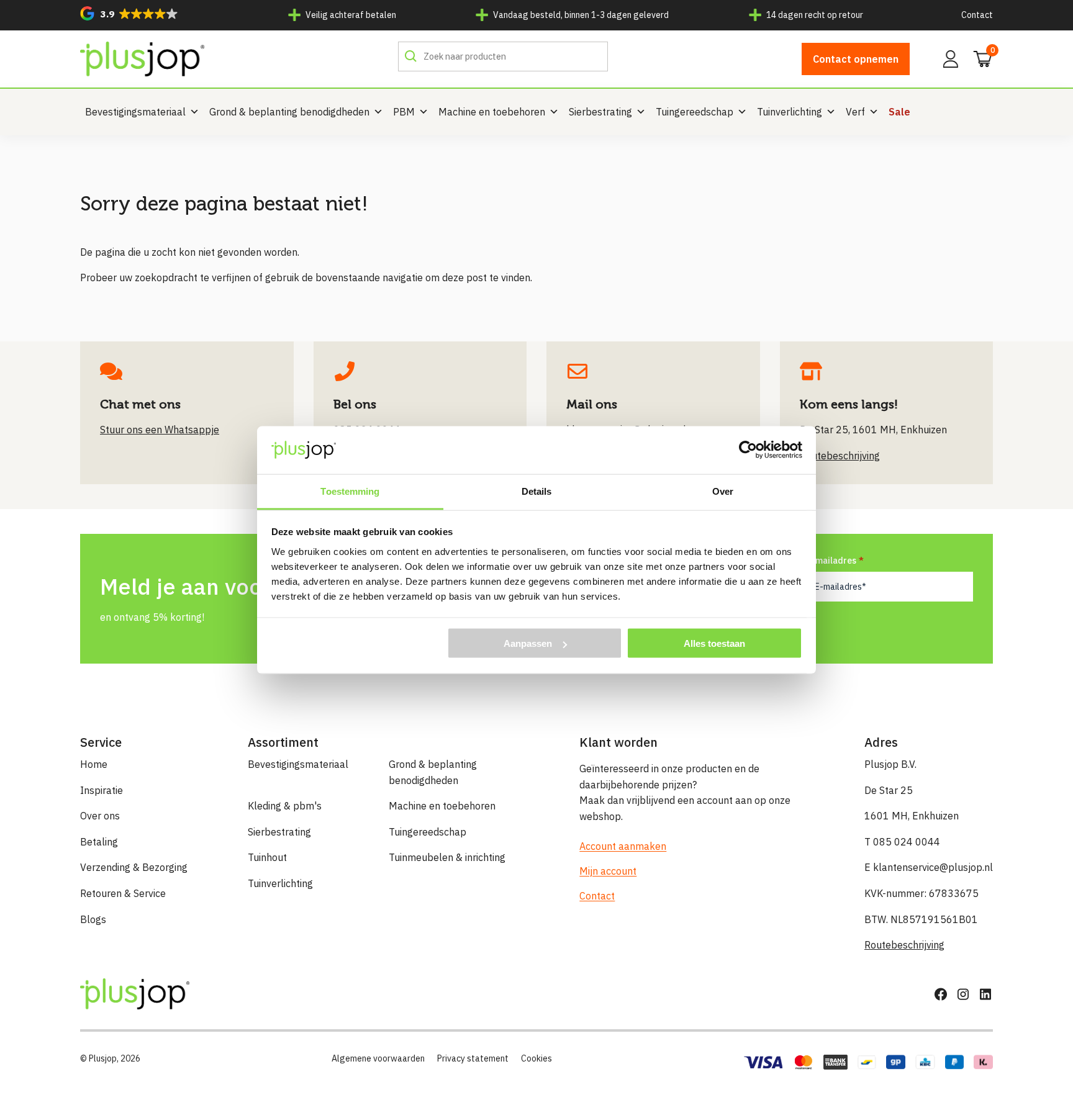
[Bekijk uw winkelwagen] (978, 58)
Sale (899, 112)
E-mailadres (831, 560)
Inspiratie (101, 790)
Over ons (100, 815)
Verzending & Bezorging (134, 867)
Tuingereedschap (694, 112)
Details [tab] (537, 490)
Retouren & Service (123, 893)
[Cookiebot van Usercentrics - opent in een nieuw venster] (748, 450)
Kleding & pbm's (285, 806)
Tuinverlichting (789, 112)
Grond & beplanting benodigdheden (289, 112)
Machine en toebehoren (491, 112)
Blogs (93, 919)
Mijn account (607, 871)
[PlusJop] (142, 59)
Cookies (536, 1058)
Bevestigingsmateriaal (135, 112)
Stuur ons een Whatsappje (159, 429)
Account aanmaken (622, 846)
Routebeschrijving (904, 945)
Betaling (99, 842)
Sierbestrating (600, 112)
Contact (977, 14)
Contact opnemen (856, 59)
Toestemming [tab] (349, 490)
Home (93, 764)
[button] (129, 13)
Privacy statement (473, 1058)
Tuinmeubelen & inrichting (447, 857)
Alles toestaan (714, 643)
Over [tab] (722, 490)
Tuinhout (267, 857)
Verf (855, 112)
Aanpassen (528, 643)
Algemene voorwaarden (378, 1058)
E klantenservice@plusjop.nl (928, 867)
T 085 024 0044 (902, 842)
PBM (404, 112)
